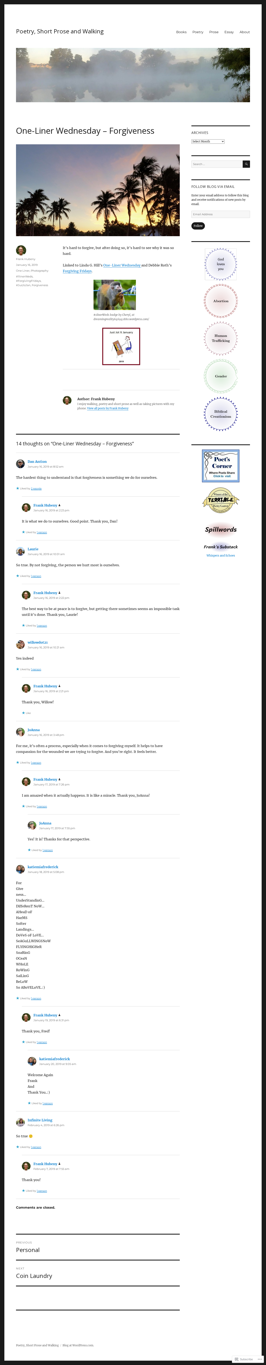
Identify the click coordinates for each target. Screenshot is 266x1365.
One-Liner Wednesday (122, 265)
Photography (39, 270)
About (245, 32)
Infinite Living (40, 1120)
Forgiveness (40, 285)
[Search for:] (217, 164)
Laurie (33, 549)
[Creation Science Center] (221, 414)
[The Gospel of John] (221, 264)
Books (181, 32)
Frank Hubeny (25, 259)
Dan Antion (37, 461)
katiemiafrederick (43, 867)
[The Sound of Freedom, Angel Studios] (221, 338)
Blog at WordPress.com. (78, 1345)
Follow (198, 226)
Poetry (197, 32)
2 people (36, 488)
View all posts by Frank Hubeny (107, 408)
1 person (42, 532)
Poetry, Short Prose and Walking (60, 31)
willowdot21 (38, 642)
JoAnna (34, 730)
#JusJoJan (23, 285)
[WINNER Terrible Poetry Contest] (221, 501)
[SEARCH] (246, 164)
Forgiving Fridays (77, 271)
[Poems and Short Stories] (220, 529)
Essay (229, 32)
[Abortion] (221, 301)
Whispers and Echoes (221, 555)
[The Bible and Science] (220, 546)
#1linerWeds (24, 276)
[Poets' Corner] (220, 465)
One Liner (23, 270)
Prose (214, 32)
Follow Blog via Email (213, 186)
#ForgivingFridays (28, 280)
